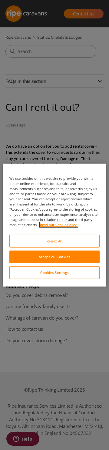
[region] (54, 224)
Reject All (55, 241)
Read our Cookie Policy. (59, 224)
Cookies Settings (54, 272)
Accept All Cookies (54, 257)
